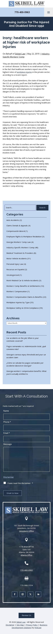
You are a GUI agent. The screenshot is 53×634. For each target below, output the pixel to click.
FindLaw (38, 627)
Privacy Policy (32, 625)
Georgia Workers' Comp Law (18, 242)
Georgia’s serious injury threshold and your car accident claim (26, 356)
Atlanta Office (26, 555)
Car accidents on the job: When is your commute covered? (22, 339)
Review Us (26, 615)
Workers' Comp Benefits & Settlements (23, 286)
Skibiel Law (20, 53)
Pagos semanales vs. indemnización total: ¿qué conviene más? (26, 347)
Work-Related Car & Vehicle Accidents (22, 280)
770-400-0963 (22, 12)
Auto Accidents (12, 220)
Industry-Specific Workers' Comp (20, 247)
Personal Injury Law (14, 264)
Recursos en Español (15, 269)
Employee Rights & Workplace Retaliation (24, 236)
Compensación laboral (15, 231)
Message (7, 444)
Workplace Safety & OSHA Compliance (22, 308)
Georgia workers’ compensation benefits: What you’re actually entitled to (26, 372)
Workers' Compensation (16, 291)
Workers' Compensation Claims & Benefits (24, 297)
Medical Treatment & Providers (19, 253)
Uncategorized (12, 275)
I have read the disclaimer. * (20, 483)
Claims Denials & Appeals (17, 225)
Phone (7, 422)
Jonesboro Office (26, 531)
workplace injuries (24, 72)
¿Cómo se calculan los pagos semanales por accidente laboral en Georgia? (25, 364)
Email (6, 433)
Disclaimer (8, 477)
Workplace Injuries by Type (18, 302)
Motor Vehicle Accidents (16, 258)
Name (6, 410)
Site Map (20, 625)
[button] (49, 12)
